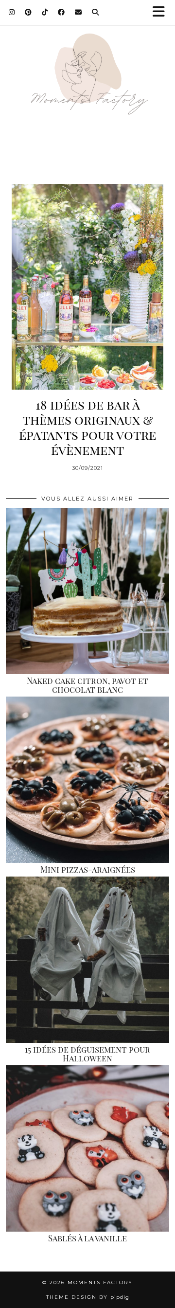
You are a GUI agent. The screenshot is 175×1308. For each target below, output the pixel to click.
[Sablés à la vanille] (87, 1148)
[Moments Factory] (87, 89)
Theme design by (87, 1297)
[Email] (78, 12)
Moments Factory (100, 1282)
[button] (162, 12)
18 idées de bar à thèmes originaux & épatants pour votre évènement (87, 427)
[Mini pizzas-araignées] (87, 780)
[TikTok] (45, 12)
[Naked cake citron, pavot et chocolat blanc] (87, 591)
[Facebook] (61, 12)
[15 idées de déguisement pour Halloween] (87, 960)
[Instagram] (12, 12)
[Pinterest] (28, 12)
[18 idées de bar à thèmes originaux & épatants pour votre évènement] (87, 287)
